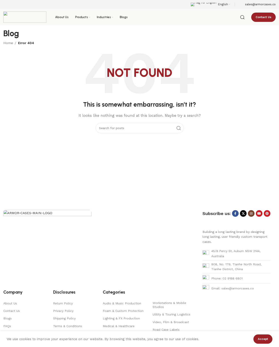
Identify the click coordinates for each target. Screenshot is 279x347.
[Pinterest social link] (267, 213)
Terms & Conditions (67, 326)
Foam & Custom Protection (123, 311)
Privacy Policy (63, 311)
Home (8, 43)
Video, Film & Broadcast (171, 322)
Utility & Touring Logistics (171, 314)
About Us (10, 303)
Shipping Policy (64, 318)
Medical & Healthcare (119, 326)
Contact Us (11, 311)
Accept (263, 339)
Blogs (7, 318)
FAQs (7, 326)
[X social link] (243, 213)
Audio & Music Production (122, 303)
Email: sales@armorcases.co (232, 288)
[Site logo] (24, 17)
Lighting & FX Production (121, 318)
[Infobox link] (257, 4)
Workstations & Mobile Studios (169, 305)
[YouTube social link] (259, 213)
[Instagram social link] (251, 213)
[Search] (242, 17)
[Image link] (47, 243)
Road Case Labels (166, 329)
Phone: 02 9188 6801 (227, 278)
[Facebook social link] (235, 213)
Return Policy (63, 303)
